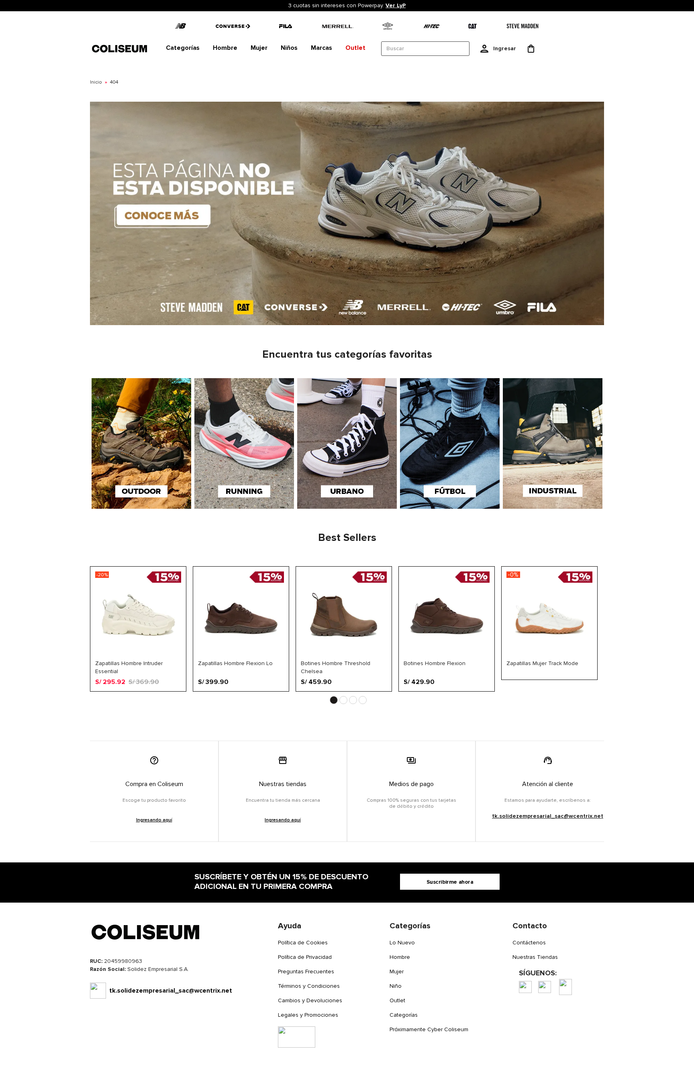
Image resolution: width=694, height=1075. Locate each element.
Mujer (397, 971)
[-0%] (549, 656)
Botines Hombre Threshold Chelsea (335, 667)
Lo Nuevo (402, 942)
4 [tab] (363, 700)
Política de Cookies (303, 942)
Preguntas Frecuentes (306, 971)
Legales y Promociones (308, 1015)
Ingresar (504, 48)
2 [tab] (343, 700)
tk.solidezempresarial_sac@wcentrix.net (547, 816)
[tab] (182, 48)
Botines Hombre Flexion (434, 663)
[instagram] (544, 987)
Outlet (397, 1000)
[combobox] (425, 48)
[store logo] (120, 48)
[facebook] (525, 987)
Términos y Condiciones (309, 986)
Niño (396, 986)
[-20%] (138, 656)
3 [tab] (353, 700)
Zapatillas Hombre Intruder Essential (129, 667)
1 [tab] (334, 700)
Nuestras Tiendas (535, 957)
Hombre (400, 957)
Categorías (404, 1015)
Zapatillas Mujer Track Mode (542, 663)
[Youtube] (565, 987)
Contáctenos (529, 942)
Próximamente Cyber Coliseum (429, 1029)
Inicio (96, 82)
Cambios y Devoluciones (310, 1000)
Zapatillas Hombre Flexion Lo (235, 663)
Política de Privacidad (305, 957)
